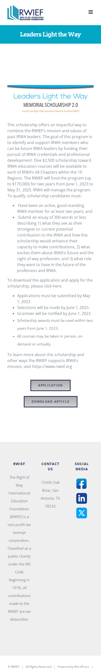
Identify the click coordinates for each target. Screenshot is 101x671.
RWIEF (15, 667)
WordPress (81, 667)
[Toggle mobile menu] (91, 12)
